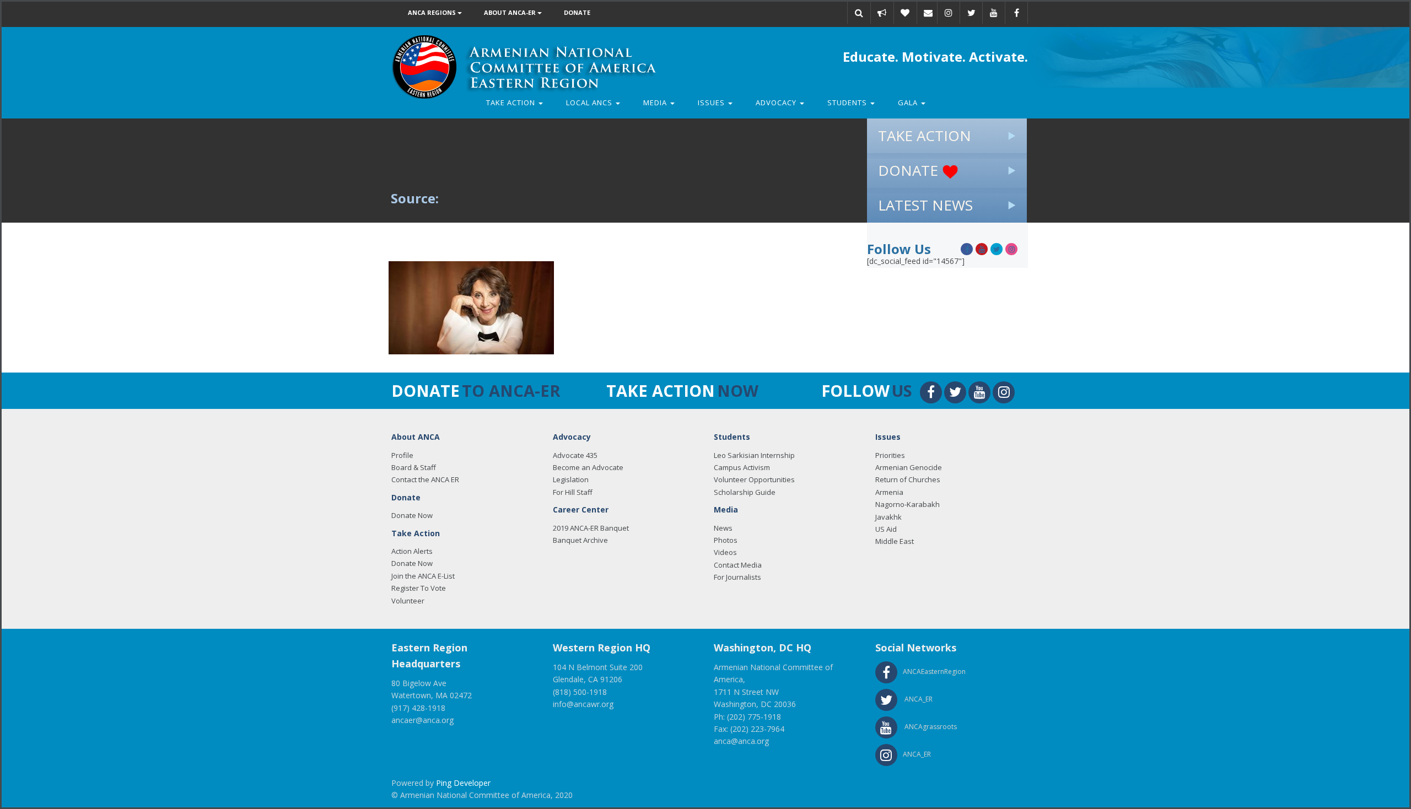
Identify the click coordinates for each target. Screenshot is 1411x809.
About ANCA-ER (510, 12)
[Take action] (882, 13)
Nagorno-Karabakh (907, 504)
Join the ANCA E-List (423, 576)
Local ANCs (590, 102)
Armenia (889, 492)
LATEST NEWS (925, 205)
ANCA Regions (432, 12)
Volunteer (407, 601)
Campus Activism (742, 467)
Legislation (571, 479)
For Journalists (737, 577)
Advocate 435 (575, 455)
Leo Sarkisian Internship (754, 455)
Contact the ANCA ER (425, 479)
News (723, 528)
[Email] (928, 13)
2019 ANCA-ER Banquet (591, 528)
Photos (725, 540)
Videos (725, 552)
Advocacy (777, 102)
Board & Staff (413, 467)
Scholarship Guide (744, 492)
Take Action (511, 102)
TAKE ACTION (924, 135)
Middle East (894, 541)
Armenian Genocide (908, 467)
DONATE (910, 170)
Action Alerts (412, 551)
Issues (712, 102)
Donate (577, 12)
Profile (402, 455)
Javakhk (888, 517)
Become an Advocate (588, 467)
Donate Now (412, 515)
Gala (909, 102)
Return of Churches (907, 479)
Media (656, 102)
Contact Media (738, 565)
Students (848, 102)
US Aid (886, 529)
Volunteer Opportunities (754, 479)
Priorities (890, 455)
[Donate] (905, 13)
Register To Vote (418, 588)
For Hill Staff (573, 492)
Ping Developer (463, 783)
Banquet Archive (580, 540)
